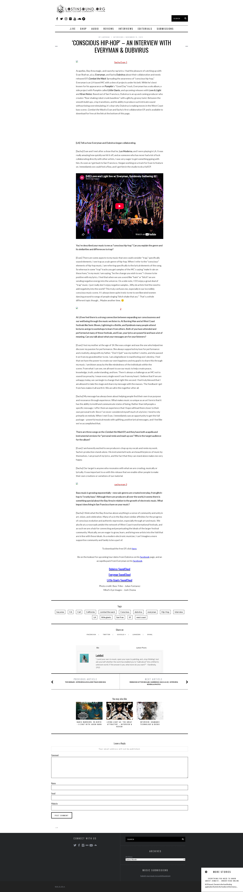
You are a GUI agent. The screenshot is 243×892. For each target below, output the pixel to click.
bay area (60, 612)
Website (54, 803)
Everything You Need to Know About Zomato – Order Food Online (222, 879)
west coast (141, 617)
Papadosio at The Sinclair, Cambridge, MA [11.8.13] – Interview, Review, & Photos (154, 681)
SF (130, 617)
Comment (55, 755)
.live (72, 28)
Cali (79, 612)
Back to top (59, 886)
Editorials (145, 28)
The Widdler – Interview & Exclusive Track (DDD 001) (85, 680)
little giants (106, 617)
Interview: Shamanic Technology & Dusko (150, 723)
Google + (121, 634)
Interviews (126, 28)
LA (95, 617)
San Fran (120, 617)
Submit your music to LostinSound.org (155, 876)
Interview (179, 612)
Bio (98, 648)
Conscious (124, 612)
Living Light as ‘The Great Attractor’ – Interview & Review (119, 724)
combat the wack (107, 612)
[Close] (206, 872)
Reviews (109, 28)
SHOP (83, 28)
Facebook (92, 634)
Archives (129, 857)
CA (70, 612)
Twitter (107, 634)
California (90, 612)
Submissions (165, 28)
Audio (95, 28)
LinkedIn (137, 634)
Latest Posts (141, 648)
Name (53, 783)
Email (150, 634)
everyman (152, 612)
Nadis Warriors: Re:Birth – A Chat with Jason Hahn (89, 723)
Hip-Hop (165, 612)
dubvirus (138, 612)
